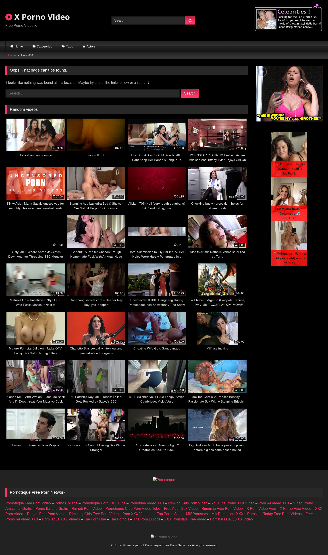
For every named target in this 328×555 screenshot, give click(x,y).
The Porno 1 (119, 519)
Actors (91, 46)
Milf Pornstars (197, 514)
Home (19, 46)
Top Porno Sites (169, 514)
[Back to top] (314, 541)
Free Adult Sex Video (181, 508)
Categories (44, 46)
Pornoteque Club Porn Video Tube (133, 508)
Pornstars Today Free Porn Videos (274, 514)
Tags (69, 46)
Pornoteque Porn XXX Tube (103, 503)
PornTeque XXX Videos (61, 519)
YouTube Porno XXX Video (233, 503)
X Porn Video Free (261, 508)
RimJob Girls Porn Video (188, 503)
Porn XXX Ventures (137, 514)
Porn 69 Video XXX (273, 503)
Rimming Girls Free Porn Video (94, 514)
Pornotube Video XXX (146, 503)
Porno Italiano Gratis (51, 508)
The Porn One (95, 519)
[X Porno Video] (164, 537)
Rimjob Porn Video (87, 508)
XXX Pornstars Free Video (185, 519)
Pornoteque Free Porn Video (28, 503)
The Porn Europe (146, 519)
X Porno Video (41, 16)
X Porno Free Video (295, 508)
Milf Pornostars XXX (227, 514)
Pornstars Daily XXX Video (231, 519)
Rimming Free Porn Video (222, 508)
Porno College (66, 503)
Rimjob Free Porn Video (46, 514)
